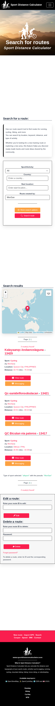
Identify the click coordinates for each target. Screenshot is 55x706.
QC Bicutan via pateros (20, 433)
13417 (43, 433)
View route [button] (19, 378)
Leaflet (21, 332)
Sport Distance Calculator (26, 4)
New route (18, 635)
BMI (30, 638)
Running (28, 688)
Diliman (17, 447)
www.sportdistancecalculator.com (27, 657)
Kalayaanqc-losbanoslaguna (24, 349)
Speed (25, 638)
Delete (17, 546)
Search (39, 635)
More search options (28, 210)
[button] (27, 308)
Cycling (13, 361)
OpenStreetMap (38, 332)
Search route (28, 216)
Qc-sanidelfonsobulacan (21, 393)
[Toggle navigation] (49, 5)
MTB (27, 697)
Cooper (17, 638)
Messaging (19, 383)
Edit (17, 515)
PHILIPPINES (30, 367)
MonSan (11, 364)
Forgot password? (10, 553)
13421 (45, 393)
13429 (9, 353)
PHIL (23, 447)
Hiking (27, 691)
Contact (37, 638)
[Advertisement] (27, 87)
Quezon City (19, 367)
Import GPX (29, 635)
